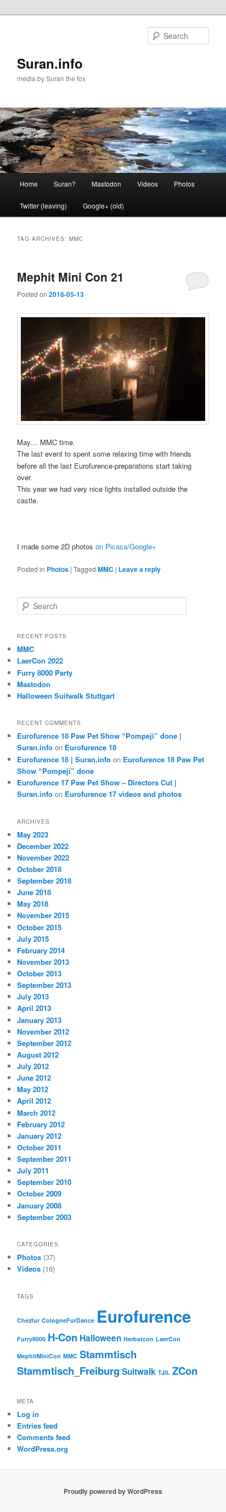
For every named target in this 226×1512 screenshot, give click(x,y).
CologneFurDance (68, 1320)
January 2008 (39, 1205)
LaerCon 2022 (40, 660)
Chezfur (28, 1320)
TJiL (164, 1372)
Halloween (100, 1338)
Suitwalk (139, 1371)
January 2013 (39, 1020)
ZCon (184, 1370)
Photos (184, 183)
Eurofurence (144, 1316)
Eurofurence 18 (90, 747)
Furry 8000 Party (44, 672)
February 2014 (41, 950)
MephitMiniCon (39, 1356)
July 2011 (33, 1170)
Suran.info (50, 63)
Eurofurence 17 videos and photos (123, 794)
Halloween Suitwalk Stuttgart (66, 695)
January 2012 (39, 1136)
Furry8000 (31, 1339)
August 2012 (38, 1054)
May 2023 (32, 834)
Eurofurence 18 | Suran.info (64, 759)
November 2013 (43, 962)
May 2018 (32, 903)
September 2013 (44, 985)
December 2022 (43, 846)
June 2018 (34, 892)
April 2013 (34, 1008)
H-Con (62, 1337)
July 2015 (33, 939)
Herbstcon (138, 1339)
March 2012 (36, 1113)
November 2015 (43, 915)
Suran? (65, 183)
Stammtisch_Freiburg (68, 1370)
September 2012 (44, 1043)
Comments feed (43, 1437)
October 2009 (39, 1193)
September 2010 (44, 1182)
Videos (147, 183)
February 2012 (41, 1124)
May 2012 (32, 1089)
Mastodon (106, 183)
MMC (106, 569)
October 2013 (39, 973)
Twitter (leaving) (43, 205)
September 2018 (44, 880)
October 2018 (39, 869)
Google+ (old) (103, 205)
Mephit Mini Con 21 (70, 276)
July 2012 (33, 1066)
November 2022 (43, 857)
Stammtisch (108, 1354)
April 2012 (34, 1100)
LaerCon (168, 1339)
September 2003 (44, 1217)
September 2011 (44, 1159)
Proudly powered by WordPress (113, 1491)
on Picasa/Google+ (125, 546)
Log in (28, 1414)
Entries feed (37, 1425)
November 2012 (43, 1031)
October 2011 (39, 1147)
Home (29, 183)
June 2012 (34, 1077)
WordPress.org (42, 1448)
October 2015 (39, 927)
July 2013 (33, 996)
